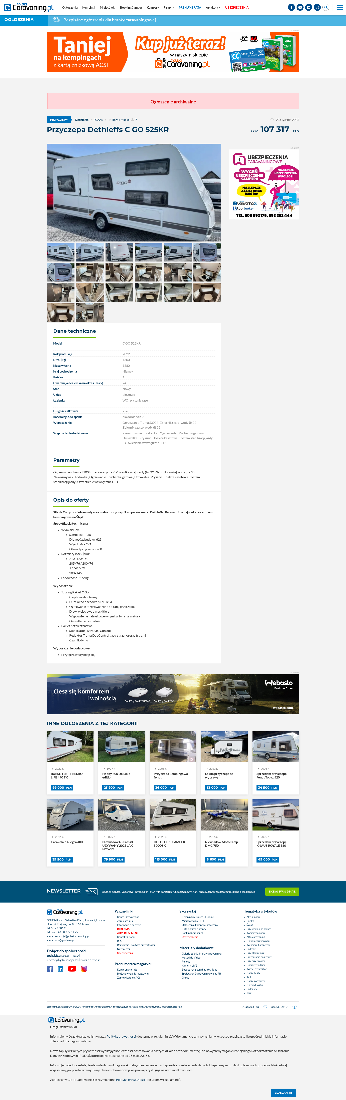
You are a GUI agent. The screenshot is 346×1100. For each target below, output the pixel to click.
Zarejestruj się (125, 921)
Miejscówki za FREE (193, 921)
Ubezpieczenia (125, 953)
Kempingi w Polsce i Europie (198, 917)
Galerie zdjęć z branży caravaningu (201, 953)
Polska (250, 921)
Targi (249, 993)
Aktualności (253, 917)
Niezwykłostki (254, 985)
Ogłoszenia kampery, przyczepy (200, 925)
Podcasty (251, 989)
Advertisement (128, 933)
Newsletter (123, 949)
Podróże (251, 949)
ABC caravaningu (256, 937)
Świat (249, 925)
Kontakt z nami (126, 937)
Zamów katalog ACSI (129, 977)
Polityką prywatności (130, 1079)
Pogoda (186, 961)
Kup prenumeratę (127, 969)
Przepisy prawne (256, 961)
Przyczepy (59, 119)
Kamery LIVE (189, 965)
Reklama (123, 929)
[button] (213, 7)
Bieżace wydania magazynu (133, 973)
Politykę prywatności (121, 1036)
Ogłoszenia (19, 19)
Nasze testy (253, 973)
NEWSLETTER (64, 891)
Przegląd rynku (255, 953)
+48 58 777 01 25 (67, 932)
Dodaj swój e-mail (282, 891)
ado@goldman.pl (64, 940)
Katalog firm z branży (194, 929)
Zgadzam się (283, 1092)
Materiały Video (191, 957)
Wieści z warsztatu (257, 969)
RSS (119, 941)
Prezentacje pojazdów (259, 957)
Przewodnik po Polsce (258, 929)
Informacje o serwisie (129, 925)
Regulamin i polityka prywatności (136, 945)
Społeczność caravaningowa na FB (201, 973)
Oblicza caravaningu (258, 941)
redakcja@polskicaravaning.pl (72, 936)
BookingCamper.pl (192, 933)
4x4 (248, 977)
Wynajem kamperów (258, 945)
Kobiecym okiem (256, 933)
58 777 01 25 (59, 928)
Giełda (185, 977)
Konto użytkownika (128, 917)
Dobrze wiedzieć (255, 965)
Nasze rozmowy (255, 981)
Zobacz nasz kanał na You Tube (199, 969)
